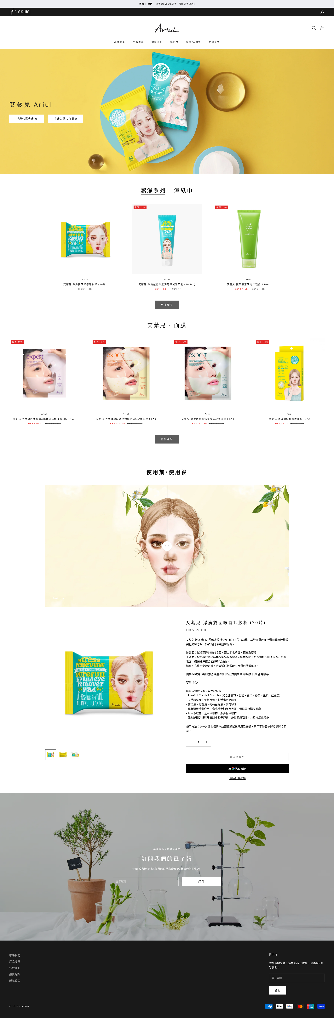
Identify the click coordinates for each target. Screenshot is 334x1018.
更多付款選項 (237, 778)
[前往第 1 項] (50, 754)
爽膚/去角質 (193, 42)
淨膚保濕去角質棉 (66, 118)
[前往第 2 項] (63, 754)
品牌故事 (119, 42)
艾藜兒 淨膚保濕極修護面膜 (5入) (290, 419)
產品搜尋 (14, 961)
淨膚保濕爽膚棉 (26, 118)
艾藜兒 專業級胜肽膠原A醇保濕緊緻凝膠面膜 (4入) (44, 419)
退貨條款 (14, 974)
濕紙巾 (174, 42)
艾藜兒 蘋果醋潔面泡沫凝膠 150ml (249, 284)
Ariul (85, 279)
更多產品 (167, 304)
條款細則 (14, 968)
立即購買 (112, 268)
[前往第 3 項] (75, 754)
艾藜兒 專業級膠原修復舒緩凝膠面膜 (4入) (207, 419)
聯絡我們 (14, 955)
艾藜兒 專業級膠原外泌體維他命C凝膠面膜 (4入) (126, 419)
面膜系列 (214, 42)
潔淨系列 (157, 42)
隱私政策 (14, 980)
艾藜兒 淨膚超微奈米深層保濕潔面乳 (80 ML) (167, 284)
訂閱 (201, 881)
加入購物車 (237, 757)
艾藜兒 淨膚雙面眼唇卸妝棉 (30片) (85, 284)
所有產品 (138, 42)
